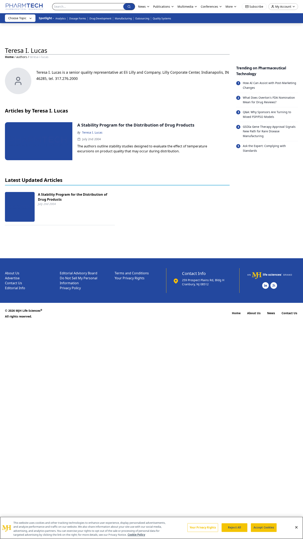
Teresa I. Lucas (92, 132)
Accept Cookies (264, 527)
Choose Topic (17, 18)
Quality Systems (162, 18)
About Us (12, 273)
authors (21, 57)
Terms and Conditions (132, 273)
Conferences (209, 6)
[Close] (296, 527)
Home (9, 57)
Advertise (12, 278)
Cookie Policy (136, 535)
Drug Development (100, 18)
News (271, 313)
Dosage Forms (77, 18)
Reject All (234, 527)
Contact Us (13, 283)
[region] (151, 528)
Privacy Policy (70, 288)
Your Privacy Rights (129, 278)
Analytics (60, 18)
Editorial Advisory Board (78, 273)
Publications (161, 6)
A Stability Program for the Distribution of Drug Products (72, 197)
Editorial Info (15, 288)
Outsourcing (142, 18)
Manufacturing (123, 18)
